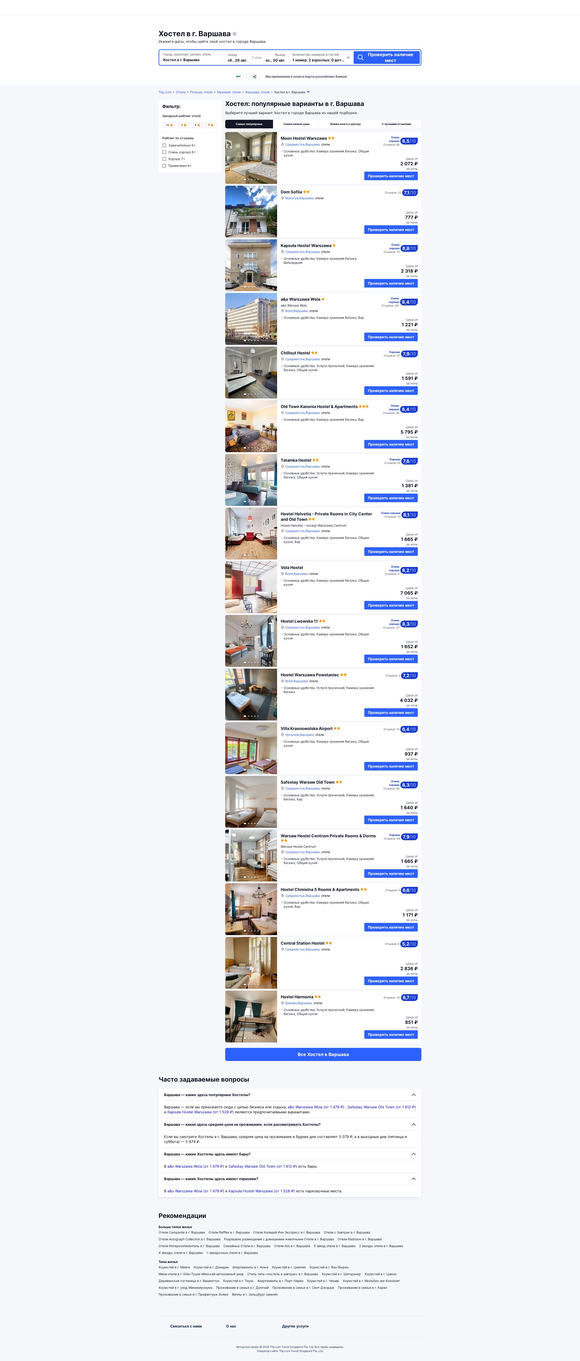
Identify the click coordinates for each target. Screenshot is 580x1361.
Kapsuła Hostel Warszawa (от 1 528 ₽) (200, 1112)
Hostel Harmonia (297, 996)
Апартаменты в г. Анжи (250, 1267)
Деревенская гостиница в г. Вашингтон (189, 1281)
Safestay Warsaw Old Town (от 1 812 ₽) (382, 1107)
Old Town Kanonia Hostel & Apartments (319, 406)
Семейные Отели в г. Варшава (247, 1246)
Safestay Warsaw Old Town (308, 782)
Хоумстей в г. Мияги (174, 1267)
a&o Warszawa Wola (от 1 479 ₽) (316, 1107)
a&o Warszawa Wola (300, 299)
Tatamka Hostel (296, 460)
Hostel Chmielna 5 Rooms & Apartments (320, 889)
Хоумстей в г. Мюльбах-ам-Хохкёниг (371, 1281)
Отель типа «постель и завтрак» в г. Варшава (282, 1274)
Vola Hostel (292, 567)
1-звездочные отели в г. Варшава (232, 1253)
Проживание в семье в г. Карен (362, 1287)
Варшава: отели (257, 92)
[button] (464, 7)
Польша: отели (201, 92)
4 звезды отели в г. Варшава (181, 1253)
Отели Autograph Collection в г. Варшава (189, 1239)
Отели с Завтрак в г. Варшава (347, 1232)
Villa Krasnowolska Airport (307, 728)
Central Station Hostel (302, 943)
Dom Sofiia (291, 192)
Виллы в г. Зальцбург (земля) (255, 1294)
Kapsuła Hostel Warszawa (306, 245)
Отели (181, 92)
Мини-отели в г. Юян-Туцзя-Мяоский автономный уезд (201, 1274)
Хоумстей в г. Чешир (323, 1281)
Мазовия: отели (229, 92)
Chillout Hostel (295, 352)
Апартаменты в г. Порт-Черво (280, 1281)
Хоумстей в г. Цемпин (289, 1267)
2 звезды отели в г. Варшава (381, 1246)
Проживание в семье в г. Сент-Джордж (303, 1287)
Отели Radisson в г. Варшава (360, 1239)
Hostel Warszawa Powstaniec (310, 674)
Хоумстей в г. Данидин (211, 1267)
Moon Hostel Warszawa (304, 138)
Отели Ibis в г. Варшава (292, 1246)
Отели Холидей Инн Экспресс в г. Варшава (286, 1232)
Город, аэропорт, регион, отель (187, 54)
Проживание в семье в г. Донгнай (242, 1287)
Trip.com (165, 92)
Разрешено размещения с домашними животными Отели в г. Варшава (279, 1239)
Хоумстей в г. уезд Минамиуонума (186, 1287)
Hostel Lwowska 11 (299, 621)
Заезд (232, 55)
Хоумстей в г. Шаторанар (341, 1274)
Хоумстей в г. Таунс (238, 1281)
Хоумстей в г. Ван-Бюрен (328, 1267)
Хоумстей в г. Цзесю (380, 1274)
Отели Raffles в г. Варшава (229, 1232)
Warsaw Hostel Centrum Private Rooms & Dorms (328, 835)
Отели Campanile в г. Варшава (182, 1232)
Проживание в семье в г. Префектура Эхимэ (193, 1294)
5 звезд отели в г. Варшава (334, 1246)
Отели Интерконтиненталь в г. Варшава (189, 1246)
